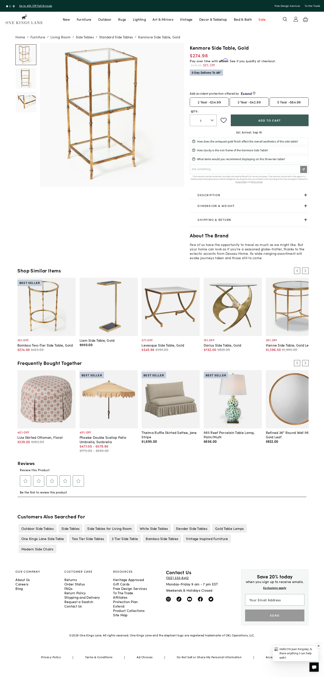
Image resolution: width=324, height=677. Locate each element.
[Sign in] (295, 19)
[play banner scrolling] (14, 6)
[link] (249, 195)
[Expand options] (305, 194)
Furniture (84, 19)
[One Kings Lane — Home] (24, 19)
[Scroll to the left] (297, 271)
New (66, 19)
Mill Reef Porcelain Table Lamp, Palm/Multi (229, 434)
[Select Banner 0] (7, 6)
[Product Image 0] (25, 54)
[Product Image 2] (25, 102)
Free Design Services (287, 6)
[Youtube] (190, 599)
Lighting (139, 19)
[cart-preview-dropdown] (305, 19)
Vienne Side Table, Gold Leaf (289, 345)
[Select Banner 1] (10, 6)
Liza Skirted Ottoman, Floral (40, 437)
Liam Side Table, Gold (97, 340)
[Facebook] (201, 599)
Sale (262, 19)
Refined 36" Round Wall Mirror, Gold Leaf (291, 434)
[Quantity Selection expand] (212, 120)
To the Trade (312, 6)
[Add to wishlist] (224, 120)
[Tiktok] (180, 599)
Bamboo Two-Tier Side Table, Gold (45, 345)
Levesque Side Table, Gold (163, 345)
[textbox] (203, 120)
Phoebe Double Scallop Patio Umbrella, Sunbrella (103, 439)
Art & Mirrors (163, 19)
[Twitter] (212, 599)
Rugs (122, 19)
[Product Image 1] (25, 78)
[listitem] (37, 528)
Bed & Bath (243, 19)
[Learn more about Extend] (254, 93)
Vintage (186, 19)
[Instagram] (169, 599)
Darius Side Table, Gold (222, 345)
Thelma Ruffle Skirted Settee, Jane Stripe (169, 434)
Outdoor (105, 19)
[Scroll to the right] (305, 271)
